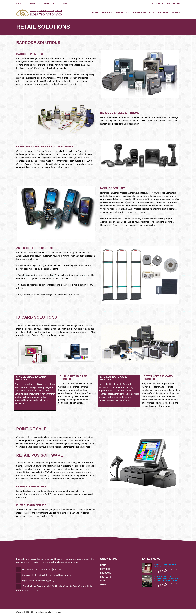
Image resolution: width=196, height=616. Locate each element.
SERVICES (107, 12)
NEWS (55, 3)
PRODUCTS (121, 12)
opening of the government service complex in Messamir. (166, 578)
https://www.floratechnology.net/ (38, 581)
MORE (175, 12)
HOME (95, 12)
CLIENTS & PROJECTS (143, 12)
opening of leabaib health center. (165, 565)
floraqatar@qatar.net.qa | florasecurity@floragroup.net (47, 575)
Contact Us (34, 3)
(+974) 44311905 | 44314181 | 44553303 (43, 569)
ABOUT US (20, 3)
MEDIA (47, 3)
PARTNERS (163, 12)
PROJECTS (105, 577)
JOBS (64, 3)
